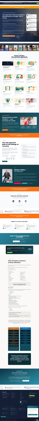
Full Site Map (21, 404)
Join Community (28, 95)
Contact (21, 399)
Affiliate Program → (35, 417)
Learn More (28, 108)
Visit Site (4, 96)
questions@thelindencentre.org (6, 396)
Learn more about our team (19, 205)
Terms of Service (29, 417)
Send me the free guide (33, 414)
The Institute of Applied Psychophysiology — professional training (14, 409)
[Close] (37, 406)
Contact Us (22, 36)
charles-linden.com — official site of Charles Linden (14, 412)
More (34, 3)
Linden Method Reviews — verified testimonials (22, 408)
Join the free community (32, 395)
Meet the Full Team (30, 183)
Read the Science (4, 161)
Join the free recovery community (23, 400)
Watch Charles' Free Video (18, 183)
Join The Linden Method (16, 241)
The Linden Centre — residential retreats (6, 412)
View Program (28, 72)
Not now (32, 416)
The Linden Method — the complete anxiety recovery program (6, 408)
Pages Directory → (22, 403)
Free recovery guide (4, 416)
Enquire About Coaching (17, 84)
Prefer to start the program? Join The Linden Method (18, 36)
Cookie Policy (32, 417)
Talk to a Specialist (23, 241)
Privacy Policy (26, 417)
